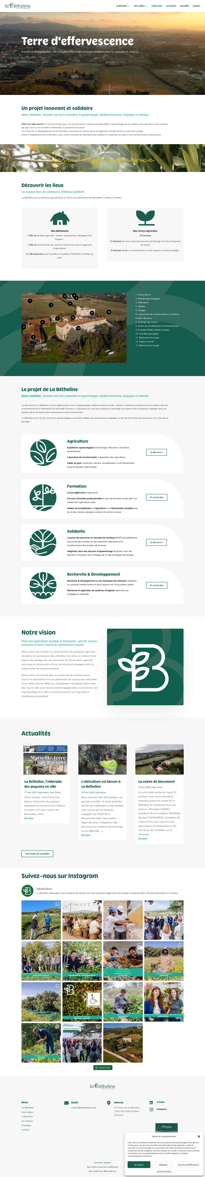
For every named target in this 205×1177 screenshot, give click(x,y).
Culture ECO (157, 6)
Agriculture (43, 792)
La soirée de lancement (156, 781)
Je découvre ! (156, 452)
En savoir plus (156, 497)
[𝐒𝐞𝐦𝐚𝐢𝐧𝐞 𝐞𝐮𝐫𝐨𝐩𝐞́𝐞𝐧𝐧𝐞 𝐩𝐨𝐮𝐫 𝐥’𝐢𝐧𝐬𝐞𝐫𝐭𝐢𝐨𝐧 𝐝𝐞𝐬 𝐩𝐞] (82, 1002)
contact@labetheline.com (83, 1107)
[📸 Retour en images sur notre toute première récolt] (41, 1002)
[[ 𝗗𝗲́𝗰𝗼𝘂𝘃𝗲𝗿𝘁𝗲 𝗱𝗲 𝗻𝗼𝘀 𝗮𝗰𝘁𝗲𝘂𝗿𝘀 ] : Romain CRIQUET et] (82, 961)
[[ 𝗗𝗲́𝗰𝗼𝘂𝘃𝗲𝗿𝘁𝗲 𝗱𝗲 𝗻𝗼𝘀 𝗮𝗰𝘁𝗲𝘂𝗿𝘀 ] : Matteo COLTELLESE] (123, 961)
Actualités (184, 6)
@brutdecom (110, 1171)
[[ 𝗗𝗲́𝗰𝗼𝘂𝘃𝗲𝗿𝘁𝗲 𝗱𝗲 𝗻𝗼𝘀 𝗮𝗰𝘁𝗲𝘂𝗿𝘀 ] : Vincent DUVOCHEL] (123, 1002)
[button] (198, 1136)
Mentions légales (164, 1171)
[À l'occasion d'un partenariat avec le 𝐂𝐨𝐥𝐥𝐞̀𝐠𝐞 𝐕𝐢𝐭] (41, 920)
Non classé (55, 792)
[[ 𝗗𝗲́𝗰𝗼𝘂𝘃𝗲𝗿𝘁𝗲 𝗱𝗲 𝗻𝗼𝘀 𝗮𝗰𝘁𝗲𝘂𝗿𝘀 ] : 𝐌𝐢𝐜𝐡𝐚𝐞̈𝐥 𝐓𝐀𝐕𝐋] (41, 1043)
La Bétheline (121, 6)
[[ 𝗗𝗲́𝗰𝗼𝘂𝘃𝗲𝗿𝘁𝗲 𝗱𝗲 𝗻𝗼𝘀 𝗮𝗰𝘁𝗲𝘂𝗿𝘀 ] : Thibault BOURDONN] (164, 961)
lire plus (28, 818)
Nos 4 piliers (139, 6)
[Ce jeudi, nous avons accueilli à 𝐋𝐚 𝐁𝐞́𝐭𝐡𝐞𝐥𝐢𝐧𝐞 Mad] (164, 920)
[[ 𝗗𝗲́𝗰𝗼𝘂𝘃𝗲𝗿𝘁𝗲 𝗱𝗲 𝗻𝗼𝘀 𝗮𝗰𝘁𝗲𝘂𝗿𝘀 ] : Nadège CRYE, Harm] (164, 1002)
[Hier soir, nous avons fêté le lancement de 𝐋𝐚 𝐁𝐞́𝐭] (82, 1043)
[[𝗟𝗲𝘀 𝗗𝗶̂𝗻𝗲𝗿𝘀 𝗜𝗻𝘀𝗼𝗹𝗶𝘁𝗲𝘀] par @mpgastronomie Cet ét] (82, 920)
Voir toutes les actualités (37, 853)
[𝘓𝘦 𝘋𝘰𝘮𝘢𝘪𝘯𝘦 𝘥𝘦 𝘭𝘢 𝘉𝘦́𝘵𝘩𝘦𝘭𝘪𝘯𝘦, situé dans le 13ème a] (123, 1043)
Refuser (163, 1164)
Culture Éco (27, 1116)
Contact (196, 6)
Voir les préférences (188, 1164)
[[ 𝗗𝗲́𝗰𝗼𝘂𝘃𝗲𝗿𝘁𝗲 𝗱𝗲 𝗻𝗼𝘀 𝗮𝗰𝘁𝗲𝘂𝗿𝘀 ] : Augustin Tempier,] (41, 961)
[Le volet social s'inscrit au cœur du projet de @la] (123, 920)
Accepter (139, 1164)
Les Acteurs (171, 6)
